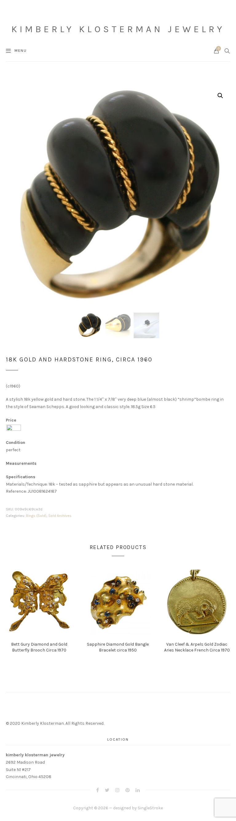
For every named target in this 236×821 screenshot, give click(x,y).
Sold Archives (60, 516)
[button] (220, 95)
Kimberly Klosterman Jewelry (118, 29)
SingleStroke (150, 808)
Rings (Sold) (36, 516)
